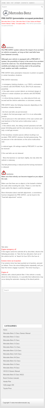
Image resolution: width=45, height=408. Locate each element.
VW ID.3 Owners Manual (11, 371)
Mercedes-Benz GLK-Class (12, 354)
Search (31, 3)
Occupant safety (20, 23)
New (8, 3)
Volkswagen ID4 (8, 385)
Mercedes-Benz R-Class (11, 368)
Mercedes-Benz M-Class (11, 357)
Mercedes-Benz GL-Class (11, 361)
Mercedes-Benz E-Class (8, 21)
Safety (13, 23)
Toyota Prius (7, 388)
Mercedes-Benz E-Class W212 (13, 375)
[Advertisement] (23, 35)
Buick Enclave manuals (11, 378)
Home (4, 3)
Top (12, 3)
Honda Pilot (7, 381)
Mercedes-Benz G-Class (11, 364)
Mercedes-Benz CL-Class (11, 347)
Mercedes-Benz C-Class (11, 337)
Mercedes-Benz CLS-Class (12, 350)
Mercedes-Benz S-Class (11, 343)
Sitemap (17, 3)
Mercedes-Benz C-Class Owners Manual (16, 333)
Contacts (24, 3)
